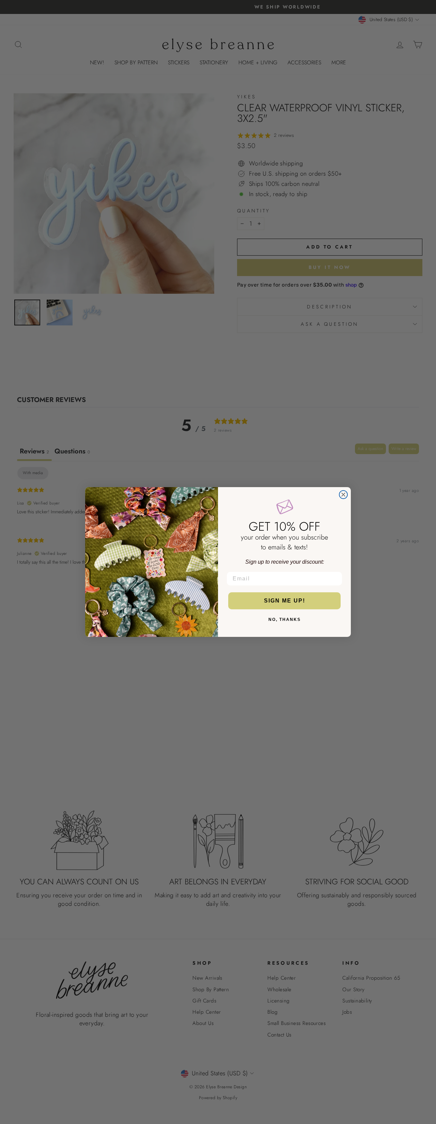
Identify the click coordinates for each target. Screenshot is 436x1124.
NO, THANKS (284, 619)
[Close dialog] (343, 495)
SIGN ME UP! (284, 601)
